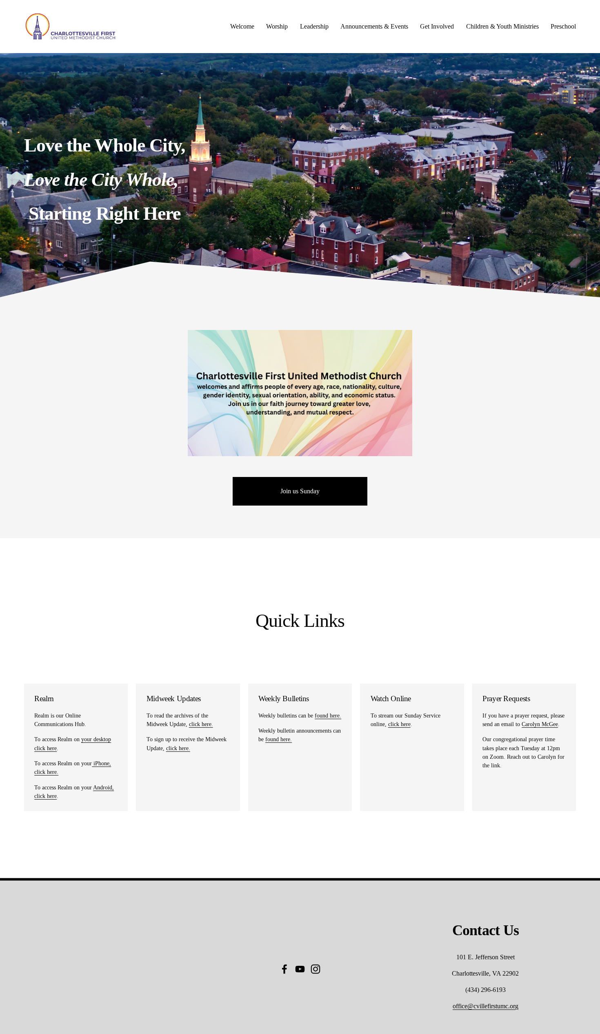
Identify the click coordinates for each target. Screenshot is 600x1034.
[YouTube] (300, 969)
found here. (328, 715)
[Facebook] (284, 969)
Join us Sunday (300, 491)
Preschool (563, 26)
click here (399, 724)
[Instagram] (315, 969)
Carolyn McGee (540, 724)
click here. (201, 724)
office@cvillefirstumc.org (485, 1006)
